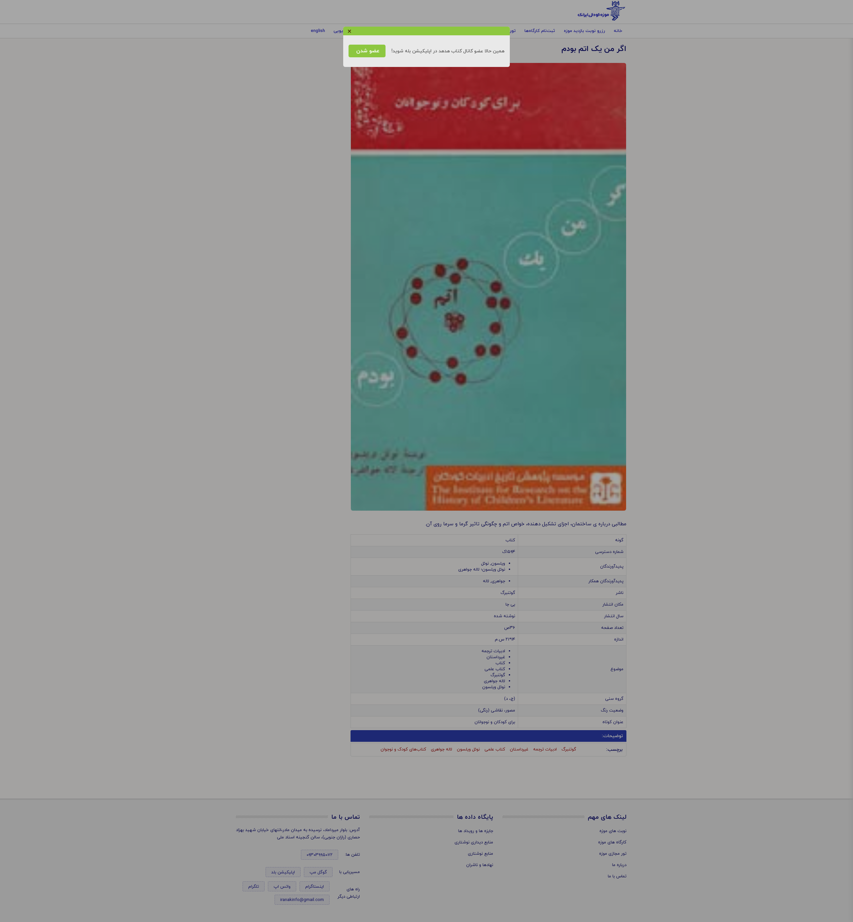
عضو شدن (367, 51)
